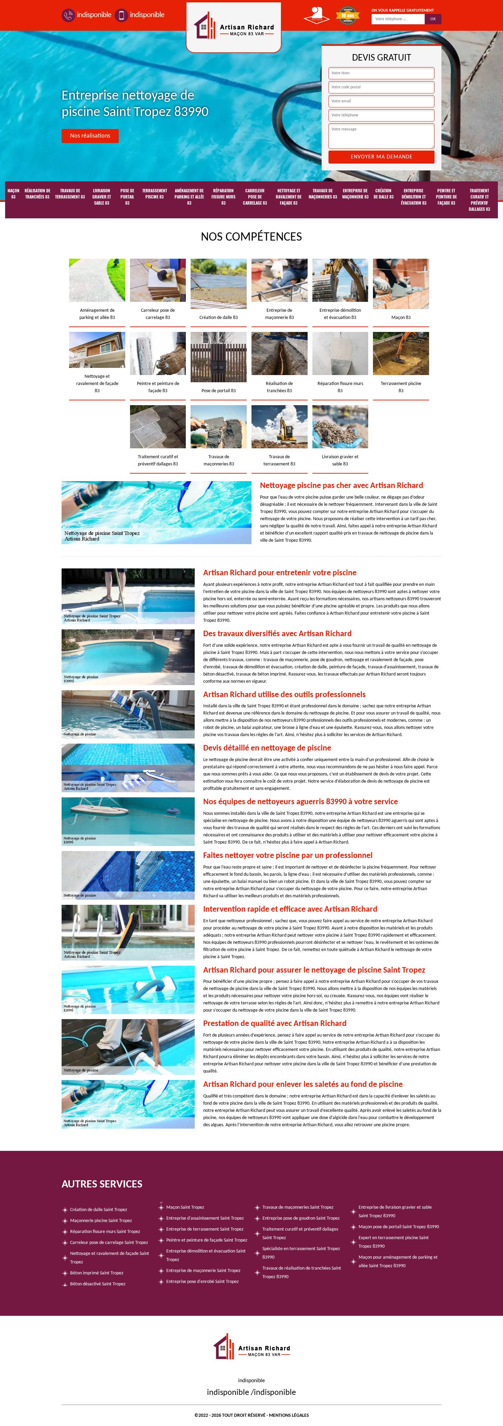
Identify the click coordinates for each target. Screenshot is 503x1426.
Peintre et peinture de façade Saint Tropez (206, 1240)
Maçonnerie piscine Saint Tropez (101, 1220)
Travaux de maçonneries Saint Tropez (298, 1207)
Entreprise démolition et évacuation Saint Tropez (206, 1255)
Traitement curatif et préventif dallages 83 (479, 200)
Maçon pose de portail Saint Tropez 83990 (399, 1227)
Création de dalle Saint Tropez (98, 1209)
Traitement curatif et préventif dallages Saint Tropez (300, 1234)
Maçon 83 (14, 194)
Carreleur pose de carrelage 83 (255, 197)
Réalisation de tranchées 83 (37, 194)
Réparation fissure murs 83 (223, 197)
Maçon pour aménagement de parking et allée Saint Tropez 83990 (398, 1262)
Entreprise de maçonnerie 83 (355, 194)
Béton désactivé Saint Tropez (98, 1284)
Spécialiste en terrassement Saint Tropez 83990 (301, 1253)
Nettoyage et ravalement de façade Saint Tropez (109, 1258)
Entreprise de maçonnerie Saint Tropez (203, 1270)
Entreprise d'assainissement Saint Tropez (205, 1218)
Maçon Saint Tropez (185, 1207)
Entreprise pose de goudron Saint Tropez (301, 1218)
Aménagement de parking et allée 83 (189, 197)
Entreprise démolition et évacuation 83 (413, 197)
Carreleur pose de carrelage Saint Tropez (109, 1242)
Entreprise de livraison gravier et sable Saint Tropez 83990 (395, 1212)
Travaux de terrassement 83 (70, 194)
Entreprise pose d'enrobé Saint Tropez (202, 1281)
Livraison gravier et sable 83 (101, 197)
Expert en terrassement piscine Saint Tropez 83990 (394, 1242)
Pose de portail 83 (127, 197)
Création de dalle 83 (384, 194)
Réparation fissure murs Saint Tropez (105, 1231)
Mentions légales (289, 1415)
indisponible (94, 15)
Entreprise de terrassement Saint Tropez (205, 1229)
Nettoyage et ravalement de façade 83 (288, 197)
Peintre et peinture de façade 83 (446, 197)
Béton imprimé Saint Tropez (97, 1273)
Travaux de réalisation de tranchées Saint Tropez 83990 (301, 1273)
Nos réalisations (90, 136)
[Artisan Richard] (234, 27)
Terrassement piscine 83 (154, 194)
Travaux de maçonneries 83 (323, 194)
